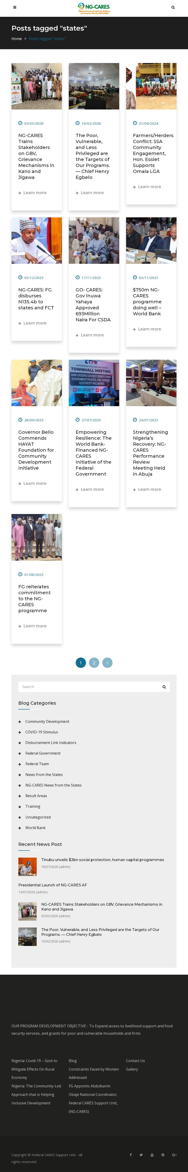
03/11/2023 (148, 277)
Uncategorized (38, 817)
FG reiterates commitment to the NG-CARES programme (34, 598)
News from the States (44, 774)
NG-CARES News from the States (53, 785)
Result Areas (36, 795)
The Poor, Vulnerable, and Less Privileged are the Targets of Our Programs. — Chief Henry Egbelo (100, 932)
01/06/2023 (33, 574)
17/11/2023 (91, 277)
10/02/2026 (91, 123)
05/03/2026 (33, 123)
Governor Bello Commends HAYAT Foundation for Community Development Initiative (36, 450)
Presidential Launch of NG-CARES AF (52, 885)
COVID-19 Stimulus (41, 732)
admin (64, 867)
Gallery (132, 1069)
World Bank (35, 827)
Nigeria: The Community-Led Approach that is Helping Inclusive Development (36, 1094)
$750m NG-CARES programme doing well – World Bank (147, 301)
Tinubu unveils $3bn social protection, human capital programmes (102, 860)
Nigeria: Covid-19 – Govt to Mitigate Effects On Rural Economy (34, 1069)
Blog (73, 1060)
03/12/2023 (33, 277)
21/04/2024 (148, 123)
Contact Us (135, 1060)
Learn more (34, 192)
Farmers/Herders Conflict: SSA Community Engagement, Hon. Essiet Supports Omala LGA (153, 153)
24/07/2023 (148, 420)
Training (32, 806)
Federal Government (43, 753)
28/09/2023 (33, 420)
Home (16, 38)
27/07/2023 (91, 420)
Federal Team (37, 763)
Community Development (47, 721)
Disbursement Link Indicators (50, 742)
